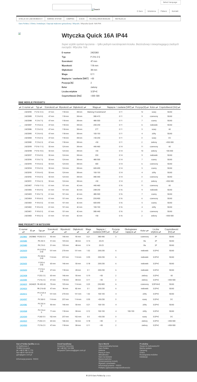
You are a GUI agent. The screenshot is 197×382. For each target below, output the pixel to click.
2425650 (23, 270)
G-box (82, 19)
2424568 (23, 311)
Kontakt (175, 11)
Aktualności (103, 355)
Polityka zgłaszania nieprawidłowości (114, 368)
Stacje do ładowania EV (31, 19)
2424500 (23, 325)
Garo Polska (26, 9)
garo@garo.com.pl (24, 355)
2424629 (23, 284)
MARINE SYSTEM (54, 19)
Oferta (32, 23)
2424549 (23, 317)
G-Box (142, 352)
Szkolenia (152, 11)
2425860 (23, 237)
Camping (70, 19)
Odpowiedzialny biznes (108, 346)
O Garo (140, 11)
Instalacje (120, 19)
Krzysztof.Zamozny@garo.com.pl (71, 350)
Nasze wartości (104, 359)
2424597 (23, 299)
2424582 (23, 305)
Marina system (146, 348)
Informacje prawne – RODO (109, 365)
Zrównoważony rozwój (108, 361)
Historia (101, 350)
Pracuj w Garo (104, 352)
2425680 (23, 245)
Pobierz (164, 11)
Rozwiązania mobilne (99, 19)
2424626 (23, 288)
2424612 (23, 294)
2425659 (23, 251)
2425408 (23, 275)
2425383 (23, 280)
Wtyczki (76, 23)
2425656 (23, 257)
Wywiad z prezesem (106, 363)
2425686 (23, 241)
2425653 (23, 263)
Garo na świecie (105, 357)
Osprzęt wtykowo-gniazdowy (59, 23)
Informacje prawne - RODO (27, 359)
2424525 (23, 321)
